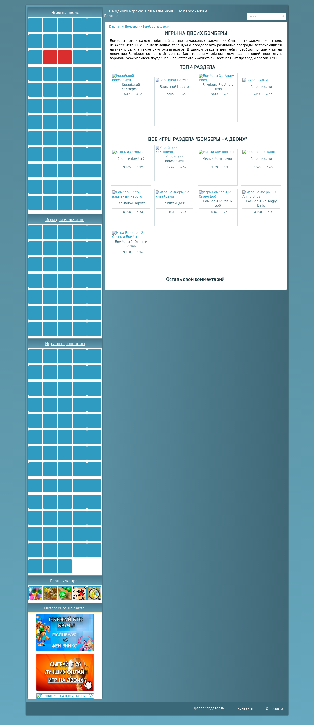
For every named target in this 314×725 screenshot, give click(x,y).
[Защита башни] (50, 329)
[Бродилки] (80, 41)
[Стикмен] (80, 485)
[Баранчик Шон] (35, 502)
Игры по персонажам (65, 344)
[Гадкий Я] (65, 502)
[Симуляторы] (50, 593)
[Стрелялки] (50, 25)
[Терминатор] (94, 518)
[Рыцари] (94, 281)
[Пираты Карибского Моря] (35, 485)
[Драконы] (65, 297)
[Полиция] (80, 297)
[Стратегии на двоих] (50, 187)
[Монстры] (94, 297)
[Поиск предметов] (94, 593)
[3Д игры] (80, 74)
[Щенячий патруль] (94, 389)
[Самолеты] (35, 281)
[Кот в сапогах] (80, 534)
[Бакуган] (80, 421)
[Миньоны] (65, 437)
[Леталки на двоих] (94, 90)
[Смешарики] (35, 138)
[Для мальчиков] (35, 41)
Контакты (245, 708)
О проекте (274, 709)
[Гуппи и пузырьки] (65, 469)
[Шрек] (65, 518)
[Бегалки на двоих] (65, 170)
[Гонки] (65, 25)
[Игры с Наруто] (65, 90)
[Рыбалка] (50, 281)
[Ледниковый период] (80, 518)
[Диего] (94, 485)
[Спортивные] (80, 138)
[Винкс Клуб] (35, 122)
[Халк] (50, 485)
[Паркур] (94, 154)
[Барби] (94, 106)
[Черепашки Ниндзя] (35, 356)
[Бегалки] (80, 329)
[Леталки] (80, 313)
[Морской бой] (50, 297)
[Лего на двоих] (80, 90)
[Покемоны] (94, 405)
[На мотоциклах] (80, 203)
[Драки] (94, 25)
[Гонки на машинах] (50, 74)
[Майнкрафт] (35, 232)
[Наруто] (65, 405)
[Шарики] (35, 593)
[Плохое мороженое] (65, 74)
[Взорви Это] (80, 57)
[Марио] (94, 74)
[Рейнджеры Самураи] (65, 453)
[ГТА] (94, 264)
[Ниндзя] (35, 106)
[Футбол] (65, 41)
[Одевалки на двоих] (65, 122)
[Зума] (65, 593)
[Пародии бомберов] (94, 203)
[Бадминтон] (94, 138)
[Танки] (94, 41)
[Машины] (35, 264)
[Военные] (35, 297)
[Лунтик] (65, 389)
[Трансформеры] (80, 106)
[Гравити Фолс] (35, 518)
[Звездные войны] (35, 437)
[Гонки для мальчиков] (65, 203)
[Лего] (80, 232)
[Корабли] (50, 313)
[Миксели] (35, 534)
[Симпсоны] (35, 453)
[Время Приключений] (50, 421)
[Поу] (50, 566)
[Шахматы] (65, 187)
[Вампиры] (94, 329)
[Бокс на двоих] (65, 154)
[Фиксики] (80, 372)
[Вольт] (94, 534)
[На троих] (80, 25)
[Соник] (35, 389)
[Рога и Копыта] (65, 534)
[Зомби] (35, 57)
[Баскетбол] (35, 154)
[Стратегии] (80, 248)
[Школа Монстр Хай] (65, 138)
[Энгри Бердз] (65, 421)
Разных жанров (65, 581)
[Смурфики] (50, 138)
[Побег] (65, 329)
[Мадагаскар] (80, 469)
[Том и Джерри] (50, 389)
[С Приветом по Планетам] (50, 534)
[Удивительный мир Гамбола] (35, 566)
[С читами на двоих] (35, 74)
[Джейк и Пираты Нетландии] (80, 502)
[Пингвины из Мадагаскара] (94, 469)
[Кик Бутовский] (94, 421)
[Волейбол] (80, 154)
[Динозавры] (65, 264)
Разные (111, 16)
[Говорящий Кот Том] (94, 502)
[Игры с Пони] (50, 122)
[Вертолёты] (35, 329)
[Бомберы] (50, 57)
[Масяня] (50, 405)
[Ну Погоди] (50, 518)
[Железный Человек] (50, 469)
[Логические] (80, 170)
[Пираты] (65, 313)
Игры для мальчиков (64, 220)
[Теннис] (35, 170)
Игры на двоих (65, 13)
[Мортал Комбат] (50, 437)
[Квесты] (80, 593)
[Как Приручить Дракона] (50, 453)
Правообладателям (208, 708)
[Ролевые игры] (80, 122)
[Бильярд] (50, 154)
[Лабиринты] (35, 187)
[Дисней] (80, 389)
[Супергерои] (35, 550)
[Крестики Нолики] (94, 170)
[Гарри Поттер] (65, 485)
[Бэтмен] (35, 421)
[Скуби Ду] (94, 122)
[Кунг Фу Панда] (80, 550)
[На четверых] (94, 57)
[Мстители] (65, 566)
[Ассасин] (94, 453)
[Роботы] (50, 106)
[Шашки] (80, 187)
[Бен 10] (50, 90)
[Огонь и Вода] (35, 25)
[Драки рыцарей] (94, 187)
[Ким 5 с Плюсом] (50, 550)
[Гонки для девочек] (50, 203)
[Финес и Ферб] (80, 405)
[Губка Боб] (50, 356)
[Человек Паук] (65, 356)
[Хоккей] (50, 170)
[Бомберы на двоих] (65, 57)
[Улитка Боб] (50, 372)
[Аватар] (35, 90)
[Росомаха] (80, 453)
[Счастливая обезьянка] (94, 550)
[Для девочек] (50, 41)
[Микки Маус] (35, 469)
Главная (115, 26)
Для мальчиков (159, 11)
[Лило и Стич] (50, 502)
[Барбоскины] (94, 372)
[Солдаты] (94, 313)
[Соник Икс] (65, 106)
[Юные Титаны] (65, 550)
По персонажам (192, 11)
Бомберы (131, 26)
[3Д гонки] (35, 203)
